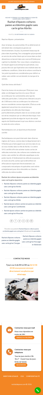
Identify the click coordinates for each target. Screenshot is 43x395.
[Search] (39, 7)
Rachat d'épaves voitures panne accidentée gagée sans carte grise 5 (21, 18)
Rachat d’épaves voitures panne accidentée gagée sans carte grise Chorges (11, 240)
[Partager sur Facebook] (15, 221)
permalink (37, 231)
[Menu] (4, 7)
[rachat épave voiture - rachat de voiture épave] (21, 7)
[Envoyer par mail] (23, 221)
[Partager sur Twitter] (19, 221)
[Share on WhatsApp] (11, 221)
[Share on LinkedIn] (31, 221)
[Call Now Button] (38, 390)
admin (32, 34)
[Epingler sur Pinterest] (27, 221)
